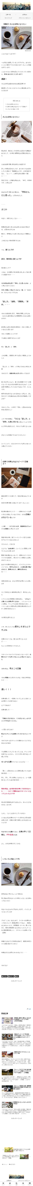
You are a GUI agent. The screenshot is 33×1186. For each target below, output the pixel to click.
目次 (14, 101)
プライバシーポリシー (24, 1180)
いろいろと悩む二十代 (13, 109)
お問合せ (9, 1180)
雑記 (17, 976)
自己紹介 (5, 976)
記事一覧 (11, 976)
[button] (29, 557)
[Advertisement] (16, 994)
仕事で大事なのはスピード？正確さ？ (17, 106)
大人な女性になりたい (13, 104)
